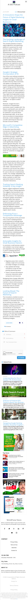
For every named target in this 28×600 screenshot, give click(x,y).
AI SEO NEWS (9, 323)
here (16, 598)
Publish (22, 357)
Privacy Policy (14, 589)
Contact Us (14, 581)
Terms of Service (14, 585)
